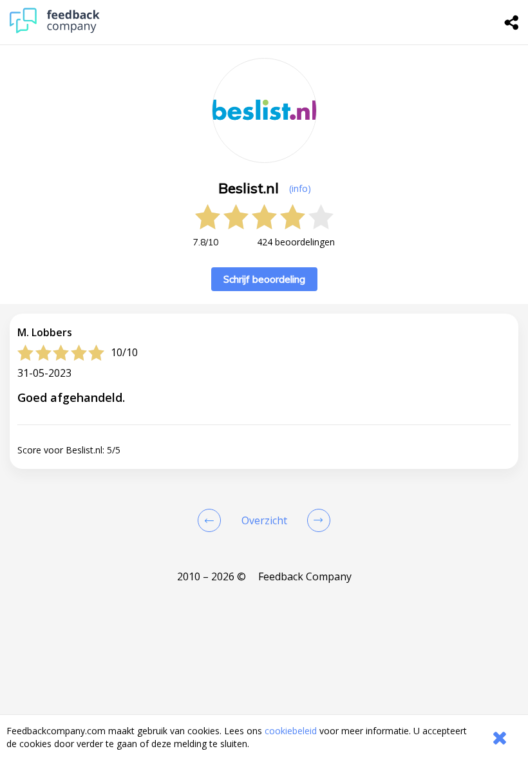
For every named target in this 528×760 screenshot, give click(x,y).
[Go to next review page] (316, 520)
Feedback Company (305, 576)
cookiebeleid (291, 731)
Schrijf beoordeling (264, 279)
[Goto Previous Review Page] (212, 520)
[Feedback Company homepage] (55, 29)
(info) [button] (300, 188)
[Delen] (511, 22)
